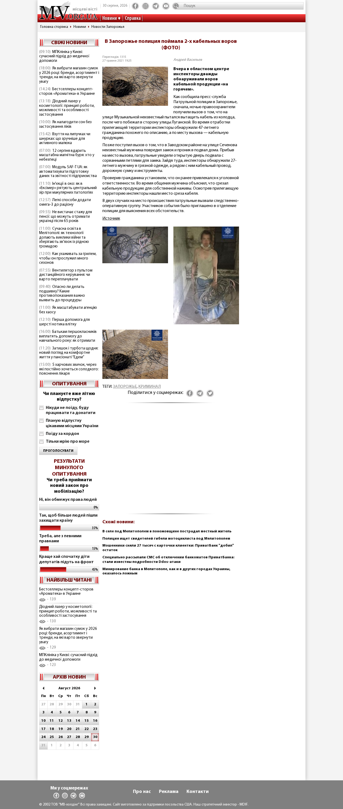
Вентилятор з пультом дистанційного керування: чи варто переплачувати (65, 275)
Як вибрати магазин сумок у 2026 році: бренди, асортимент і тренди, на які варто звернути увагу (69, 75)
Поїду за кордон (62, 434)
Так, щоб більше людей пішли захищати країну (68, 518)
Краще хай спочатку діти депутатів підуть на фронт (66, 559)
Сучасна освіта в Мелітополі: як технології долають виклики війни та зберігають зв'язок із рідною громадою (64, 238)
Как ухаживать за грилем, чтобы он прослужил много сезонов (67, 258)
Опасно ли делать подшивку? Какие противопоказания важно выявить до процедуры (62, 293)
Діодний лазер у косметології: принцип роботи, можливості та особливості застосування (67, 108)
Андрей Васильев (187, 60)
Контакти (198, 791)
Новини (109, 18)
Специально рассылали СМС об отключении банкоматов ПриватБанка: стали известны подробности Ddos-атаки (168, 559)
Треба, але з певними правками (60, 538)
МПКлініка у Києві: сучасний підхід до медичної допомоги (64, 56)
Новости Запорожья (107, 27)
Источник (111, 218)
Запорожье (125, 387)
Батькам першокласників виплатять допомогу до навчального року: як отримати (68, 336)
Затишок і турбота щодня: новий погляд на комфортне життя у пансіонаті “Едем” (68, 353)
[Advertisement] (170, 461)
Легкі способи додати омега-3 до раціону (65, 202)
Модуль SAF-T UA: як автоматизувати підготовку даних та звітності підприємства (68, 171)
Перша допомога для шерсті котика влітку (64, 322)
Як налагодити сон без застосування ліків (65, 124)
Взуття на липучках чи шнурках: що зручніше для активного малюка (64, 138)
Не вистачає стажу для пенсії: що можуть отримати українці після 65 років (65, 216)
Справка (133, 18)
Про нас (142, 791)
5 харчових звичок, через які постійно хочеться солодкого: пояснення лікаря (69, 369)
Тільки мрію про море (68, 441)
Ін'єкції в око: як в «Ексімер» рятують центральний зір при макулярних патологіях (68, 188)
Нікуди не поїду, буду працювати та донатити (70, 410)
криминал (149, 387)
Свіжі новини (69, 43)
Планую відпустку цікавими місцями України (72, 423)
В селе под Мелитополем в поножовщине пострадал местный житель (167, 531)
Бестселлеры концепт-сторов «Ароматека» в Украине (67, 91)
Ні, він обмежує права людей (68, 500)
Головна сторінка (54, 27)
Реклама (168, 791)
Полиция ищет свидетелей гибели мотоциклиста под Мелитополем (166, 539)
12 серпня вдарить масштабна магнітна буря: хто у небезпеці (66, 155)
